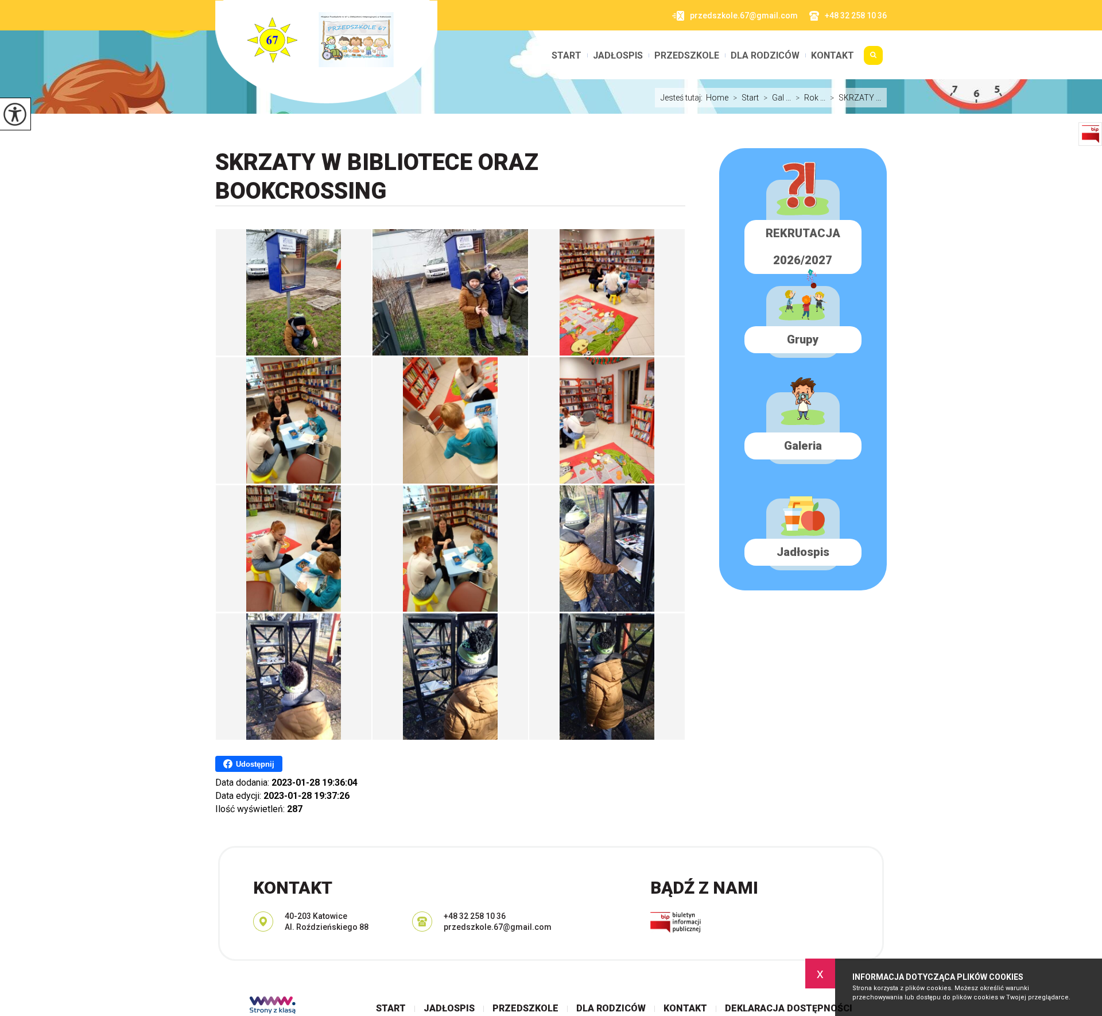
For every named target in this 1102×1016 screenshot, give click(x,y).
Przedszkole (686, 56)
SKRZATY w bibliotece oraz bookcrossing (376, 176)
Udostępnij (255, 764)
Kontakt (832, 56)
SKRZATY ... (855, 98)
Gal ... (777, 98)
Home (717, 98)
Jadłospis (618, 56)
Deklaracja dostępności (788, 1008)
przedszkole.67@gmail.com (744, 15)
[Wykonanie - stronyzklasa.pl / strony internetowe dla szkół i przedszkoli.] (273, 1006)
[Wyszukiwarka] (873, 60)
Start (566, 56)
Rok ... (810, 98)
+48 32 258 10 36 (856, 15)
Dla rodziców (765, 56)
